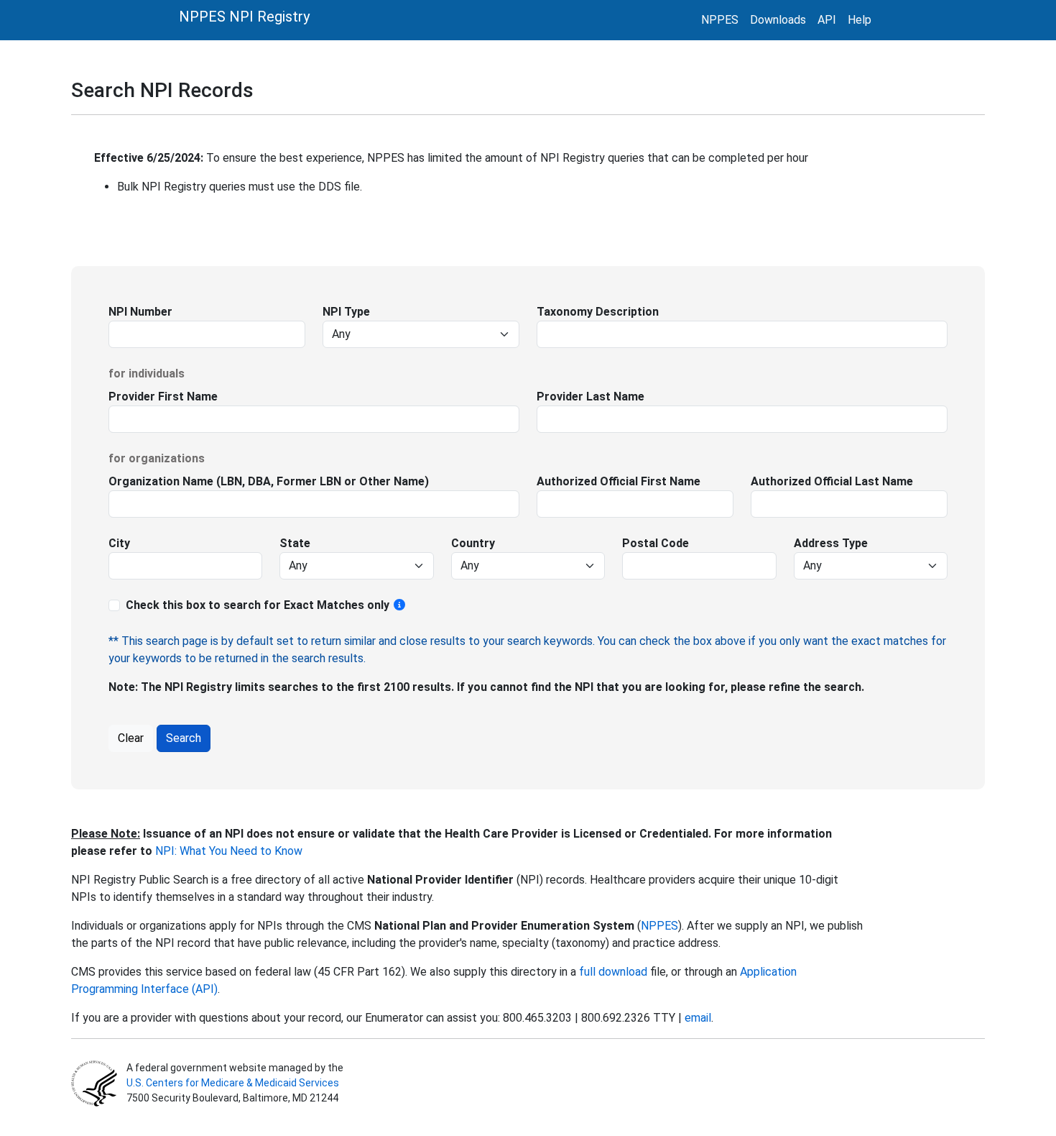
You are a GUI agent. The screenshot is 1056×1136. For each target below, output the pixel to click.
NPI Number (140, 312)
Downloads (778, 20)
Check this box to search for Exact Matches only (259, 605)
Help (859, 20)
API (827, 20)
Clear (131, 738)
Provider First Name (163, 396)
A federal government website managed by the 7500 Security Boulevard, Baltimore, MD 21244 (233, 1083)
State (294, 543)
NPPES (719, 20)
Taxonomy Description (598, 312)
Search (183, 738)
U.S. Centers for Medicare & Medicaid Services (232, 1083)
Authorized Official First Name (618, 481)
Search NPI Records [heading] (162, 90)
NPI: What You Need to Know (227, 851)
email (698, 1018)
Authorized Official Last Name (832, 481)
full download (613, 972)
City (119, 543)
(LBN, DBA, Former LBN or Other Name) (321, 481)
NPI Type (346, 312)
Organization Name (160, 481)
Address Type (831, 543)
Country (473, 543)
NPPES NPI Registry (244, 16)
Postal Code (655, 543)
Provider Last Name (590, 396)
